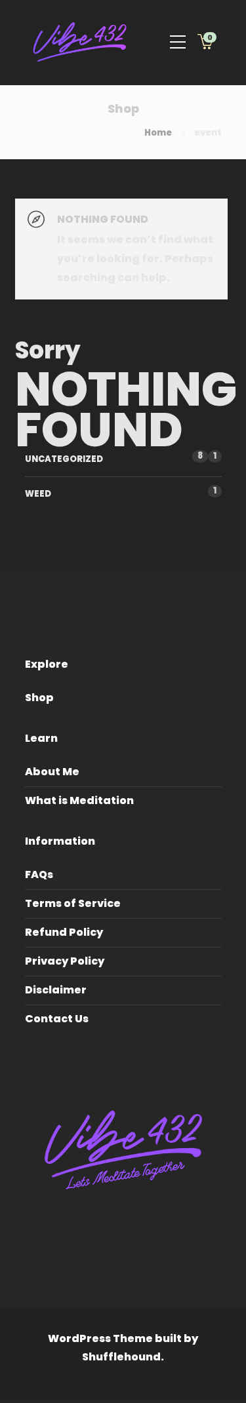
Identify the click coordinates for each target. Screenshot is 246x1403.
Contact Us (57, 1018)
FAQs (39, 874)
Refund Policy (64, 932)
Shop (39, 697)
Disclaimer (56, 989)
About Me (52, 771)
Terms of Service (73, 903)
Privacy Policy (64, 961)
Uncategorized (64, 459)
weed (38, 494)
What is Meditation (79, 800)
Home (158, 132)
